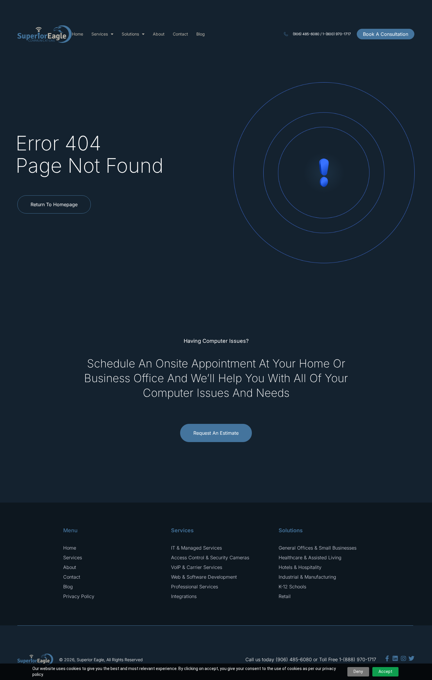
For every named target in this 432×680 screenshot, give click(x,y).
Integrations (184, 596)
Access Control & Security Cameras (210, 557)
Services (99, 33)
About (159, 33)
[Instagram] (403, 658)
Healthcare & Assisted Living (310, 557)
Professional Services (194, 587)
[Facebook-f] (387, 658)
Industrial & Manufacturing (307, 577)
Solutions (130, 33)
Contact (180, 33)
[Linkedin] (395, 658)
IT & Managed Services (196, 548)
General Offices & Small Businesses (317, 548)
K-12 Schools (292, 587)
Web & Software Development (204, 577)
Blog (200, 33)
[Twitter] (411, 658)
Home (77, 33)
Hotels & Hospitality (300, 567)
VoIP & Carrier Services (196, 567)
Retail (285, 596)
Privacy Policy (78, 596)
